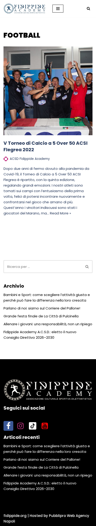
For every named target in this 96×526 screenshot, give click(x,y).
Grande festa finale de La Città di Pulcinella (41, 316)
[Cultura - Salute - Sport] (24, 8)
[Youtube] (45, 426)
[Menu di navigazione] (57, 9)
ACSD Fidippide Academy (30, 159)
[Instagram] (20, 426)
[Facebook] (8, 426)
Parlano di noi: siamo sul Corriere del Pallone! (41, 308)
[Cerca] (88, 8)
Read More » (60, 213)
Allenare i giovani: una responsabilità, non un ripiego (47, 324)
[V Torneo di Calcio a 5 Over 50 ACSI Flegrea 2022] (48, 90)
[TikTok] (33, 426)
